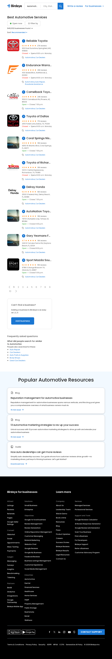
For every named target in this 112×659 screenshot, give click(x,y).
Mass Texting (12, 547)
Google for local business (35, 519)
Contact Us (61, 559)
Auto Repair (40, 82)
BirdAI (9, 587)
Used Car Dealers (17, 360)
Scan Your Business (83, 532)
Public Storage (31, 608)
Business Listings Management (38, 561)
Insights (10, 569)
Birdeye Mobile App (15, 606)
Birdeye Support (81, 544)
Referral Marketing (32, 540)
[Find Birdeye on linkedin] (59, 632)
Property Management (34, 604)
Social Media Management (36, 569)
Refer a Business (82, 548)
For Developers (81, 540)
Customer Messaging (34, 536)
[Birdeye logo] (15, 6)
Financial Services (32, 587)
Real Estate (29, 612)
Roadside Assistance (34, 84)
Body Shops (15, 357)
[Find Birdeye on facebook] (49, 632)
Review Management (33, 524)
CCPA (61, 644)
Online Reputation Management (38, 532)
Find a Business (81, 536)
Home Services (31, 595)
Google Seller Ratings (12, 523)
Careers (59, 538)
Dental (27, 583)
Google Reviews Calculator (86, 519)
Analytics (11, 592)
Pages (9, 518)
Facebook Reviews (32, 556)
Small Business (31, 505)
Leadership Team (63, 509)
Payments (11, 551)
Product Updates (63, 534)
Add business (22, 321)
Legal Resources (63, 555)
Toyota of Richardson (39, 162)
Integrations (12, 596)
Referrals (11, 513)
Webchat (11, 534)
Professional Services (84, 509)
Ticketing (11, 577)
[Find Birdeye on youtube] (69, 632)
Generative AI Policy (74, 644)
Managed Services (82, 505)
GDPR (49, 644)
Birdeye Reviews (63, 546)
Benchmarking (13, 573)
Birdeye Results (62, 550)
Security (42, 644)
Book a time (61, 518)
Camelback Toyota (39, 92)
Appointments (13, 542)
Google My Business (33, 552)
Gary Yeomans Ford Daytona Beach (39, 235)
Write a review (75, 6)
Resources (60, 522)
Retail (27, 616)
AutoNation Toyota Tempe (39, 211)
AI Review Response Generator (88, 524)
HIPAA (55, 644)
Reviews (10, 509)
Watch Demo (61, 513)
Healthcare (29, 591)
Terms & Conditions (15, 644)
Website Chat (30, 544)
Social (9, 538)
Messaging (11, 561)
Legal (27, 599)
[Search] (60, 6)
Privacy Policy (31, 644)
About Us (60, 505)
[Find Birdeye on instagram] (64, 632)
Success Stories (62, 542)
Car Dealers (40, 57)
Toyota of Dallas (37, 116)
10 (10, 291)
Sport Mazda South (39, 260)
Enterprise (29, 509)
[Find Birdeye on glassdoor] (74, 632)
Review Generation (33, 528)
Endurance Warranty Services (39, 65)
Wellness (28, 620)
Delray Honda (35, 187)
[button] (16, 291)
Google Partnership (12, 601)
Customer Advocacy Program (87, 552)
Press (58, 530)
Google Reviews (31, 548)
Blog (58, 526)
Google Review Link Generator (87, 528)
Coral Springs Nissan (39, 138)
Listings (10, 505)
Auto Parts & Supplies (19, 355)
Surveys (10, 565)
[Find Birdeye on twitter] (54, 632)
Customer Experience (34, 565)
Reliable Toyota (37, 41)
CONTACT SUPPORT (91, 632)
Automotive (30, 57)
